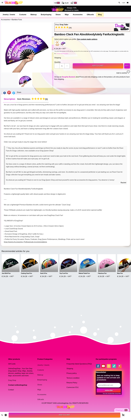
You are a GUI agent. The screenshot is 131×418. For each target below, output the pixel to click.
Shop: (61, 24)
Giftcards (90, 14)
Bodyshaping (46, 14)
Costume (22, 14)
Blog (100, 14)
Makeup (33, 14)
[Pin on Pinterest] (9, 92)
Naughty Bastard (68, 77)
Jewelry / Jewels (9, 14)
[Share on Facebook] (4, 92)
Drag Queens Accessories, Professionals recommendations (25, 242)
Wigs (67, 14)
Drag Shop (12, 380)
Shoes (58, 14)
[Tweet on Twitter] (13, 92)
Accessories (78, 14)
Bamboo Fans (17, 19)
